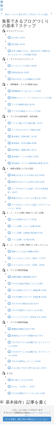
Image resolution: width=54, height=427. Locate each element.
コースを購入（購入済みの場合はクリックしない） (27, 419)
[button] (1, 2)
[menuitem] (1, 6)
